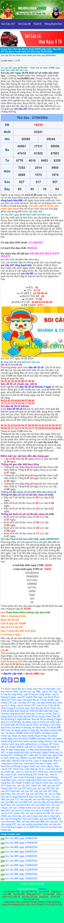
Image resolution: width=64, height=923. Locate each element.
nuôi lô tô (43, 896)
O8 (59, 904)
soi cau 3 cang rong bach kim (17, 796)
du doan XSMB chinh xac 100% (23, 733)
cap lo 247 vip (49, 691)
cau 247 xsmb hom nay (29, 697)
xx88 (6, 902)
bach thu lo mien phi (44, 688)
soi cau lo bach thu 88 (38, 813)
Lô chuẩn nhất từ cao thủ (19, 747)
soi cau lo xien (31, 818)
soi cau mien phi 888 (33, 821)
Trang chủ (6, 49)
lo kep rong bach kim (17, 752)
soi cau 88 (26, 799)
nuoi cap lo (47, 766)
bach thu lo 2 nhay (22, 688)
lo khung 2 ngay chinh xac (44, 752)
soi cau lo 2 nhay (20, 810)
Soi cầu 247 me (31, 899)
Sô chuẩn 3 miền (20, 783)
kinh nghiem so (28, 744)
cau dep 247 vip (26, 702)
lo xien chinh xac (10, 758)
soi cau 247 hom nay (25, 788)
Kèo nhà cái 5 (28, 904)
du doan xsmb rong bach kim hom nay (31, 740)
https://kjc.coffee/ (18, 902)
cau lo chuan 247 (26, 705)
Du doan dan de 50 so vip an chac (19, 724)
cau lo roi (42, 705)
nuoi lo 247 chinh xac (36, 771)
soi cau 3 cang (52, 794)
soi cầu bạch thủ (11, 891)
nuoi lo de (10, 774)
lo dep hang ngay (15, 749)
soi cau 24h (36, 794)
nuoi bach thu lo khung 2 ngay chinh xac (29, 765)
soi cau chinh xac (40, 805)
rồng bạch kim (34, 894)
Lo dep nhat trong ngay (39, 749)
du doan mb (38, 727)
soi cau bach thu (21, 805)
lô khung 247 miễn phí (26, 755)
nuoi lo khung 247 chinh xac (33, 774)
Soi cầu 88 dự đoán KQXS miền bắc (32, 49)
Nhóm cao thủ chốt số (32, 758)
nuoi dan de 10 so (34, 769)
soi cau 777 (12, 799)
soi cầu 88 (44, 891)
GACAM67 (50, 904)
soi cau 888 (7, 802)
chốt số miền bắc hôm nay (44, 711)
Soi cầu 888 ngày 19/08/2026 (21, 878)
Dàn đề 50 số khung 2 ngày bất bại (30, 718)
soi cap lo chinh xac (42, 783)
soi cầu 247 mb (29, 896)
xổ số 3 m (55, 896)
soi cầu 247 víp (29, 891)
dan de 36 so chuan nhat (37, 716)
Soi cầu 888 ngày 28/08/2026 (21, 838)
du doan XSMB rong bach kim (35, 738)
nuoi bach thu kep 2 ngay (38, 763)
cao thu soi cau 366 (29, 691)
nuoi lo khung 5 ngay (30, 777)
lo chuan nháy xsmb (45, 747)
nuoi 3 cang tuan (43, 760)
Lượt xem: (7, 60)
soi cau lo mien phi (49, 816)
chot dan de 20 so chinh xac (45, 708)
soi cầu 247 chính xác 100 (31, 785)
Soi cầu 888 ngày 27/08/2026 (21, 842)
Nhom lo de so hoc (22, 760)
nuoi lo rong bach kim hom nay (34, 780)
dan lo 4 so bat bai (11, 722)
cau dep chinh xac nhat (49, 702)
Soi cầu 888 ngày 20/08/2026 (21, 874)
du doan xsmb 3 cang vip (25, 730)
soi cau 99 (39, 802)
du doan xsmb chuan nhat (32, 735)
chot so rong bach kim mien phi (18, 713)
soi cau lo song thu (11, 818)
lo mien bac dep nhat (50, 755)
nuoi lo (19, 771)
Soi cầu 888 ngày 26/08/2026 (21, 847)
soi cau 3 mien (42, 796)
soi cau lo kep (30, 816)
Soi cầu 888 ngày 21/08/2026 (21, 869)
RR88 (41, 902)
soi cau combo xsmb (20, 807)
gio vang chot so (43, 741)
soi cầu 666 (19, 894)
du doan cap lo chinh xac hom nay (41, 722)
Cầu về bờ (54, 705)
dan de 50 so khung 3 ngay (46, 719)
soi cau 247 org (29, 791)
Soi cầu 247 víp (20, 794)
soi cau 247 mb (46, 788)
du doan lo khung (21, 727)
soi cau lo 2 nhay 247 (42, 810)
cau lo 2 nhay (8, 705)
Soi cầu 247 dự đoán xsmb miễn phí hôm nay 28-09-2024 (28, 55)
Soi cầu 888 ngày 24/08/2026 (21, 856)
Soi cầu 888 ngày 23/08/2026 (21, 860)
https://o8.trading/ (10, 904)
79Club (32, 902)
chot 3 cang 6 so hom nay (15, 708)
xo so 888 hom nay (33, 827)
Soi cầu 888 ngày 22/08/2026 (21, 865)
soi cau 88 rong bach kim (46, 799)
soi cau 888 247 (23, 802)
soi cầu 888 (49, 894)
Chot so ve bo (43, 713)
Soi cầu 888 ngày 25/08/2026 (21, 851)
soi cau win (52, 821)
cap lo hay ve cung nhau (37, 694)
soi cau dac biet (41, 807)
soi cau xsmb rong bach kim (32, 824)
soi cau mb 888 (48, 818)
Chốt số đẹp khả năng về (14, 711)
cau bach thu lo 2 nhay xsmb (38, 700)
